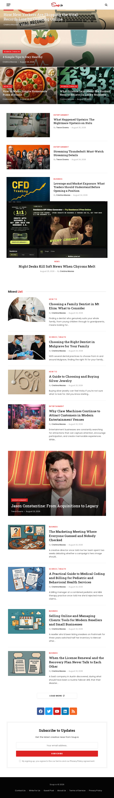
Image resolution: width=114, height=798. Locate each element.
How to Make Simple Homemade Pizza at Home (25, 93)
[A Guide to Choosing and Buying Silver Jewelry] (26, 382)
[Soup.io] (57, 5)
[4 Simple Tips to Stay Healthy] (57, 48)
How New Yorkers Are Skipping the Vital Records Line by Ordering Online (41, 17)
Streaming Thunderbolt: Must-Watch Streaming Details (79, 153)
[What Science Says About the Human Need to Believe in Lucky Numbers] (85, 85)
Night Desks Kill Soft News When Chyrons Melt (57, 266)
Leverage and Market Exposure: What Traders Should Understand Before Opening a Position (79, 187)
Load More (55, 695)
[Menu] (8, 4)
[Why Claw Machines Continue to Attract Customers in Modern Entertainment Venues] (26, 416)
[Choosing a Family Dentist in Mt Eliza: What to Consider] (26, 309)
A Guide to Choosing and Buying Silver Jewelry (74, 378)
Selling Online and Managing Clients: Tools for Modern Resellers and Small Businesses (75, 620)
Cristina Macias (11, 24)
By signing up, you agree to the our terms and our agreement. (58, 761)
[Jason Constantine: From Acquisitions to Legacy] (57, 483)
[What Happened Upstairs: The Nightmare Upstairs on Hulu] (28, 125)
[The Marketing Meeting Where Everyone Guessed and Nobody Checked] (26, 537)
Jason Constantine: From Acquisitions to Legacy (54, 506)
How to (7, 86)
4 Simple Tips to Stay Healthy (23, 57)
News (57, 261)
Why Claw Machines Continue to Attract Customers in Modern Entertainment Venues (74, 415)
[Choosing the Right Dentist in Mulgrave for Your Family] (26, 347)
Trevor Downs (62, 127)
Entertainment (61, 115)
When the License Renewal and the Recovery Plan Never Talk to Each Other (76, 662)
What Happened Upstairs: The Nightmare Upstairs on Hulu (74, 121)
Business (58, 179)
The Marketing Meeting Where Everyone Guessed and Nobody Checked (73, 535)
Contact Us (20, 790)
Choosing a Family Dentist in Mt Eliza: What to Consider (74, 306)
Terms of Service (77, 790)
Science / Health (12, 51)
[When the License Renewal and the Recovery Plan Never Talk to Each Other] (26, 663)
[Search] (105, 4)
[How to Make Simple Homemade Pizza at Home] (28, 85)
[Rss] (73, 711)
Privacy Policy (76, 761)
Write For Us (34, 790)
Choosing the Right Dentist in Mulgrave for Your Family (72, 344)
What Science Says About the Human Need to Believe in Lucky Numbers (85, 93)
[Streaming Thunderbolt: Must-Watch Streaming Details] (28, 157)
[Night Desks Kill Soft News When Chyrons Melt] (57, 229)
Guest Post (49, 790)
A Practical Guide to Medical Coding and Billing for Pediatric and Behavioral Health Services (77, 578)
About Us (61, 790)
